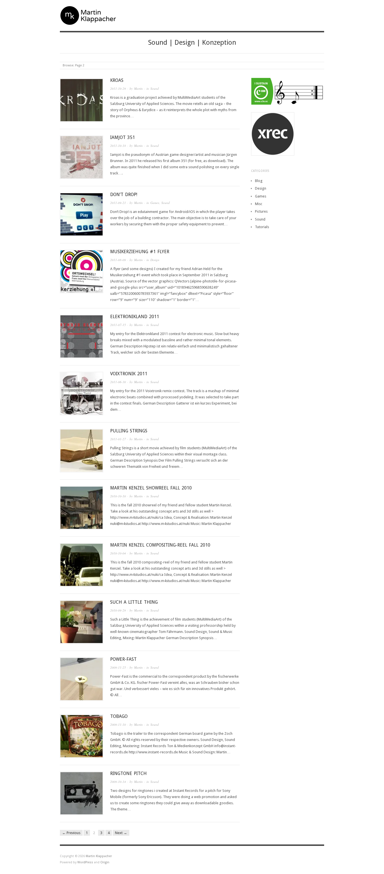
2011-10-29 (118, 88)
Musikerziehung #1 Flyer (139, 251)
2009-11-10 (118, 724)
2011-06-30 (118, 382)
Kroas (116, 80)
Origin (104, 862)
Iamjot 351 (122, 137)
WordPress (85, 862)
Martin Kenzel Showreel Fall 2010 (151, 488)
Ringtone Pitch (128, 773)
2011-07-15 (118, 325)
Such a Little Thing (134, 602)
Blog (259, 181)
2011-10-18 (118, 145)
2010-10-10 (118, 496)
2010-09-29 (118, 610)
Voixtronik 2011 (128, 373)
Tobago (119, 716)
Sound (154, 88)
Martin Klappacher (99, 856)
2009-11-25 (118, 667)
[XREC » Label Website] (287, 134)
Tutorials (262, 227)
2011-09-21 (118, 203)
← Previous (71, 833)
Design (154, 260)
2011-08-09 (118, 260)
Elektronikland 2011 (134, 316)
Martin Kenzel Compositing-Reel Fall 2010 (160, 545)
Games (154, 203)
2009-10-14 (118, 781)
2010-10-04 (118, 553)
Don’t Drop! (123, 194)
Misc (258, 204)
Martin (138, 88)
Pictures (261, 211)
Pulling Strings (128, 430)
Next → (121, 833)
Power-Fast (123, 659)
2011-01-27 (118, 439)
